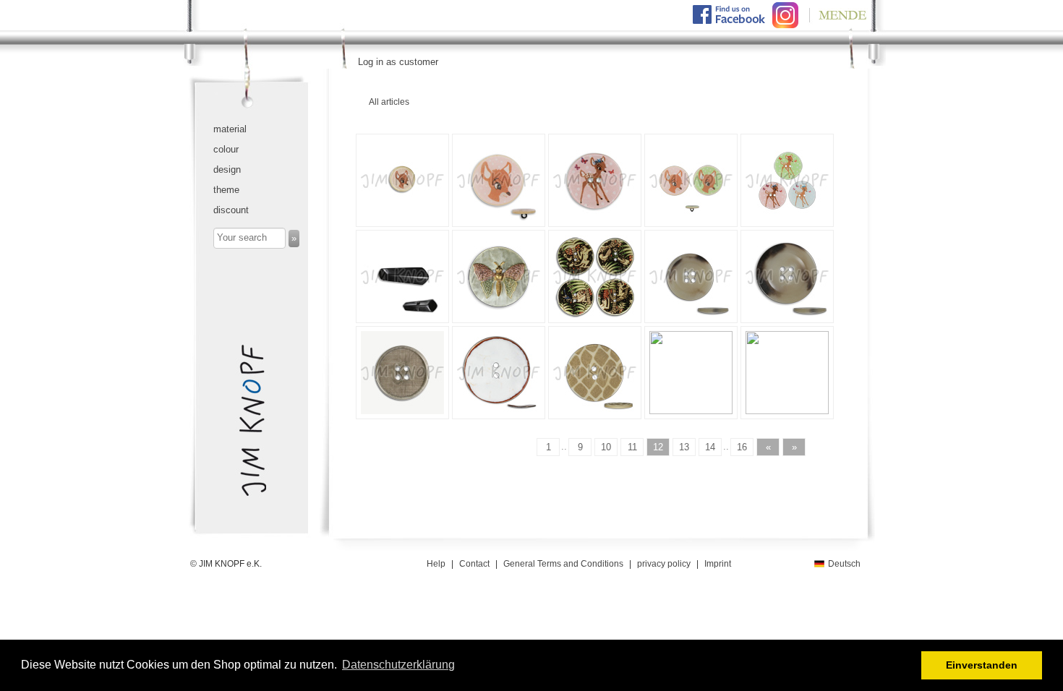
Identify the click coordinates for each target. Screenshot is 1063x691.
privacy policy (664, 564)
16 (742, 447)
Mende (835, 14)
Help (436, 564)
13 (684, 447)
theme (226, 189)
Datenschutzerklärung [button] (398, 664)
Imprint (717, 564)
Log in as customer (398, 61)
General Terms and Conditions (563, 564)
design (227, 169)
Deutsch (843, 564)
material (230, 129)
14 (710, 447)
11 (632, 447)
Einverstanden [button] (981, 665)
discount (231, 210)
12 (658, 447)
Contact (474, 564)
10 (606, 447)
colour (226, 149)
